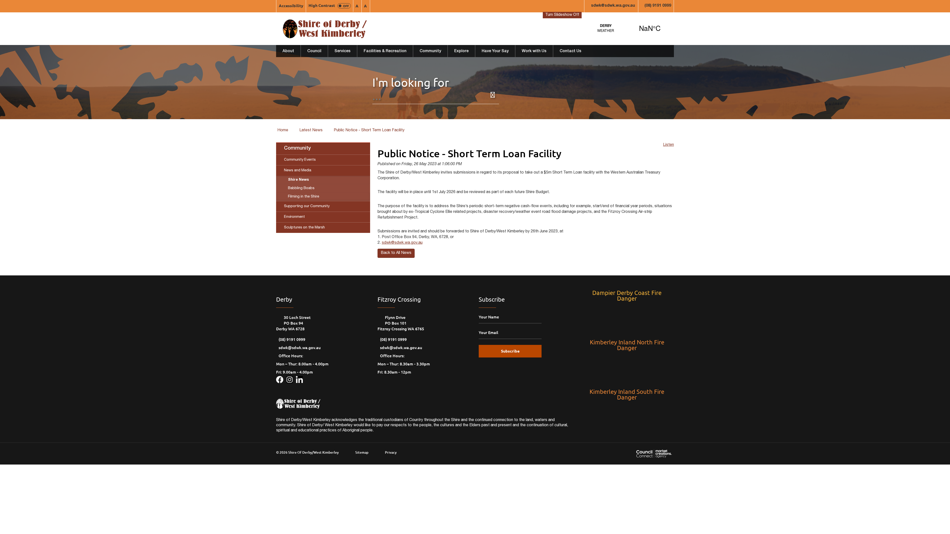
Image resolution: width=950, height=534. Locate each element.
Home (282, 131)
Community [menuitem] (297, 148)
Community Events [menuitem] (300, 160)
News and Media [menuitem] (297, 170)
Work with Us (534, 51)
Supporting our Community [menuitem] (307, 206)
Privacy (391, 452)
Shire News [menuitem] (298, 180)
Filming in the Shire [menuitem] (303, 197)
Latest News (311, 131)
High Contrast (329, 5)
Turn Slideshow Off (562, 15)
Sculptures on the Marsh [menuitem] (304, 227)
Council (314, 51)
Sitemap (361, 452)
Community (430, 51)
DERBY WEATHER (628, 28)
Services (342, 51)
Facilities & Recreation (385, 51)
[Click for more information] (281, 378)
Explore (461, 51)
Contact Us (570, 51)
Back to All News (396, 253)
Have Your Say (495, 51)
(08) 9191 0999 (657, 6)
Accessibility (291, 5)
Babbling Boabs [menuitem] (301, 188)
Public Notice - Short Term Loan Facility (369, 131)
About (288, 51)
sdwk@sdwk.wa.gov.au (613, 6)
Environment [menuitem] (294, 217)
